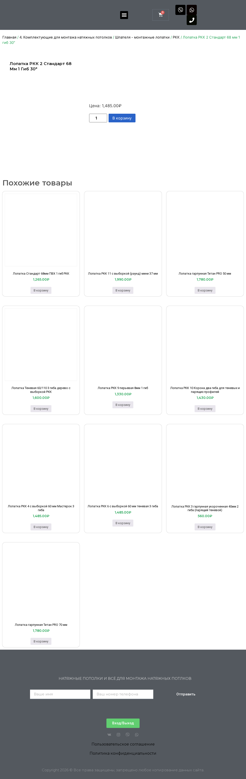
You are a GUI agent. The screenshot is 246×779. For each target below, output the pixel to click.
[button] (124, 15)
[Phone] (192, 20)
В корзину (122, 118)
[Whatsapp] (192, 10)
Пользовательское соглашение (123, 744)
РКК (176, 37)
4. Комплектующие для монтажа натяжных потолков (65, 37)
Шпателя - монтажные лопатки (142, 37)
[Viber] (180, 10)
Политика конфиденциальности (123, 753)
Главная (9, 37)
